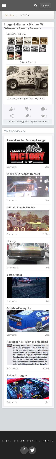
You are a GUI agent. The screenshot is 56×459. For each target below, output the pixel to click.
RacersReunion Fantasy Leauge (26, 140)
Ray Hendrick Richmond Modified (27, 342)
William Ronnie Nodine (21, 207)
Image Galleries (15, 24)
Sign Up (45, 5)
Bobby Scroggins (17, 375)
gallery (9, 15)
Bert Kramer (14, 274)
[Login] (35, 5)
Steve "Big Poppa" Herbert (23, 174)
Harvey (11, 241)
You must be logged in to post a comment (28, 121)
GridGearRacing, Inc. (19, 308)
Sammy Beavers (30, 28)
